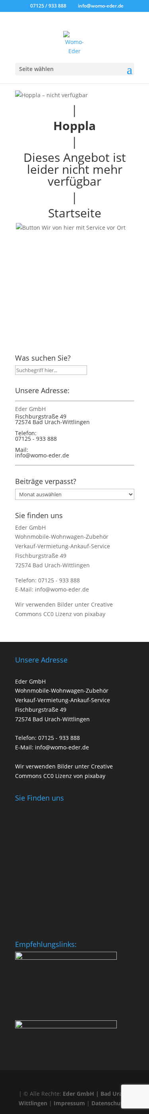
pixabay (95, 614)
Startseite (74, 213)
